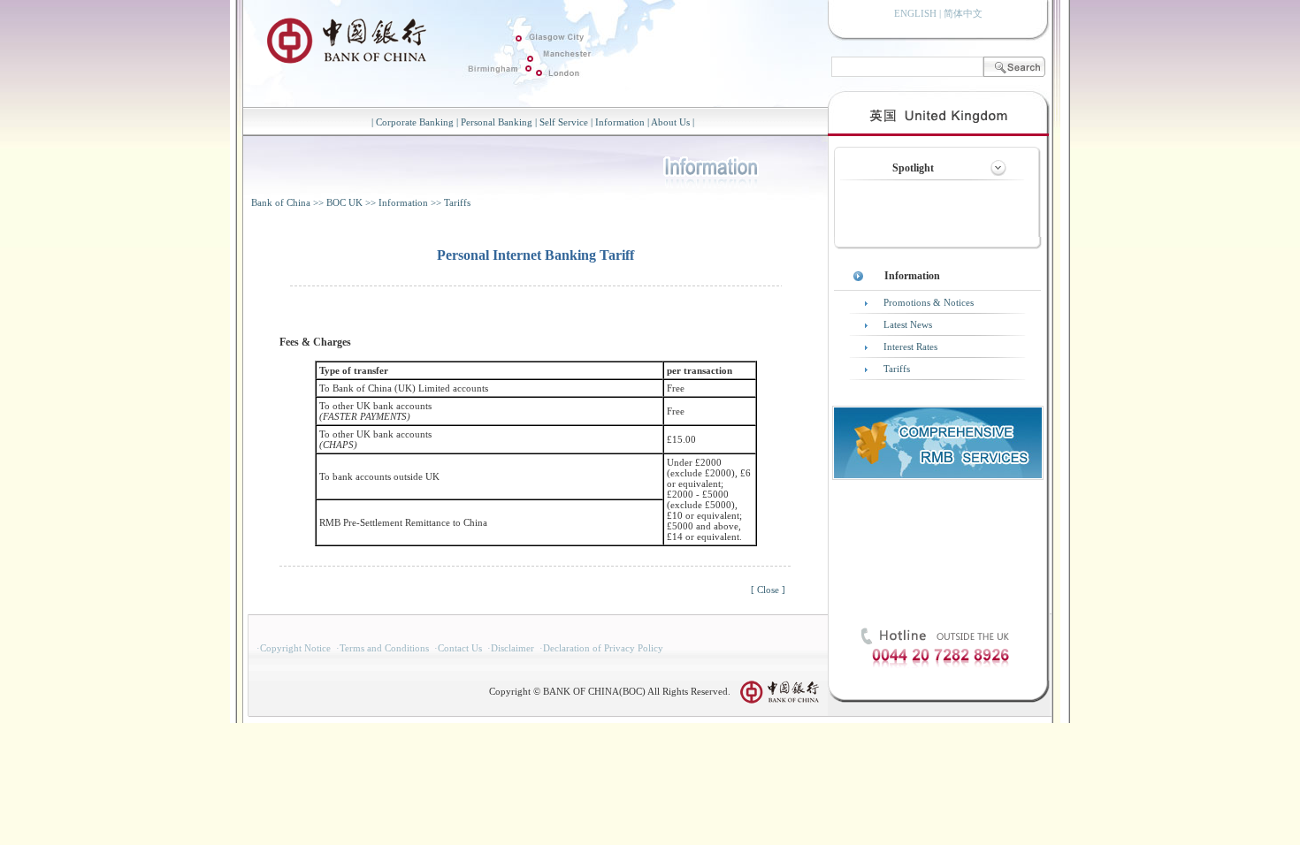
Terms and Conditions (384, 648)
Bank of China (280, 202)
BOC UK (344, 202)
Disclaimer (512, 648)
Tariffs (457, 202)
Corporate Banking (415, 122)
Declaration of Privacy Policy (603, 648)
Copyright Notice (295, 648)
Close (768, 589)
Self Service (563, 122)
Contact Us (460, 648)
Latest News (907, 324)
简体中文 (963, 13)
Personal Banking (496, 122)
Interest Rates (910, 346)
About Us (670, 122)
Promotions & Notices (928, 302)
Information (620, 122)
